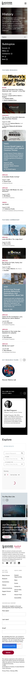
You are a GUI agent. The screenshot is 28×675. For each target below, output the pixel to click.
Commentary (5, 582)
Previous (21, 393)
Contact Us (17, 586)
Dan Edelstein (8, 337)
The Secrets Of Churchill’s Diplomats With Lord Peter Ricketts (14, 108)
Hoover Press (18, 594)
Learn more (14, 413)
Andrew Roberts (15, 123)
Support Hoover (6, 591)
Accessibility (17, 598)
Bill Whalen (7, 196)
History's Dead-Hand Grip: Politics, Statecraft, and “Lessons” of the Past (14, 80)
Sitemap (12, 671)
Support (7, 537)
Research (4, 578)
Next (24, 359)
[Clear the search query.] (20, 459)
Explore (4, 37)
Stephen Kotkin (9, 98)
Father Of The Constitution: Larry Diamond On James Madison (12, 317)
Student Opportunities (18, 576)
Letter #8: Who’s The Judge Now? (14, 230)
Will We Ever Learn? (8, 346)
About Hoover (6, 575)
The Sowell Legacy (11, 169)
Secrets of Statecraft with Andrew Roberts (12, 126)
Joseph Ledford (12, 95)
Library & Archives (7, 588)
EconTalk (6, 270)
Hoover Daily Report (17, 590)
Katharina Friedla (10, 209)
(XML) (16, 671)
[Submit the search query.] (22, 453)
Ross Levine (7, 244)
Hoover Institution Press (10, 100)
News (15, 580)
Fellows (4, 585)
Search (4, 594)
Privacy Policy (5, 671)
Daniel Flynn (7, 181)
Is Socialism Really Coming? (10, 177)
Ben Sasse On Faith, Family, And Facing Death (14, 253)
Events (16, 583)
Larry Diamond (8, 323)
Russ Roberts (11, 268)
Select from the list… (12, 464)
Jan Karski (5, 204)
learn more (14, 151)
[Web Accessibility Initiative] (7, 3)
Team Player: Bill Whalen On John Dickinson (12, 190)
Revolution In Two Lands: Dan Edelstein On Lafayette (11, 332)
